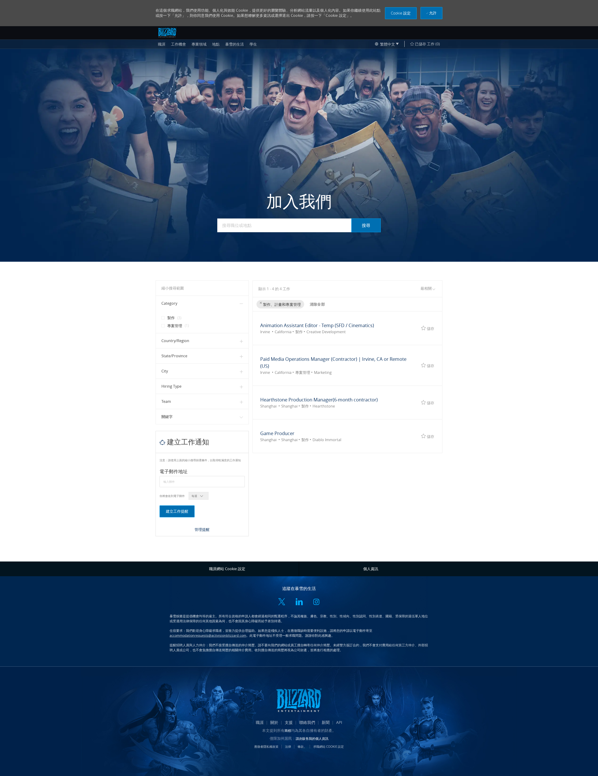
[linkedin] (299, 602)
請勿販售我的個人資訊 (312, 738)
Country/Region (175, 340)
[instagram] (316, 602)
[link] (202, 529)
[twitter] (281, 602)
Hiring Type (171, 386)
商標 (288, 730)
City (164, 371)
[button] (401, 13)
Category (169, 303)
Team (166, 401)
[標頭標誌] (167, 32)
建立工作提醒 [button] (177, 511)
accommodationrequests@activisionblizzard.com (208, 635)
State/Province (174, 355)
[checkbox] (428, 328)
